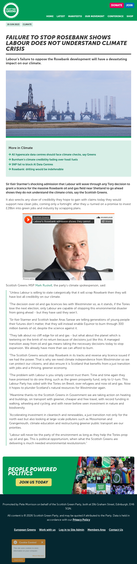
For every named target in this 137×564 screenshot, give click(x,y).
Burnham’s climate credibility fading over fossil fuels (45, 159)
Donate (116, 5)
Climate (27, 24)
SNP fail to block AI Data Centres (32, 164)
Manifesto (75, 16)
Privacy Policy (81, 519)
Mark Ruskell (43, 285)
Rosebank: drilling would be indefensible (38, 169)
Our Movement (94, 16)
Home (49, 16)
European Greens (25, 529)
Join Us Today (33, 482)
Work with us (47, 529)
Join (129, 5)
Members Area (97, 529)
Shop (130, 16)
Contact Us (116, 529)
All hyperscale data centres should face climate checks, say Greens (54, 154)
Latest (61, 16)
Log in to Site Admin (71, 529)
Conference (115, 16)
